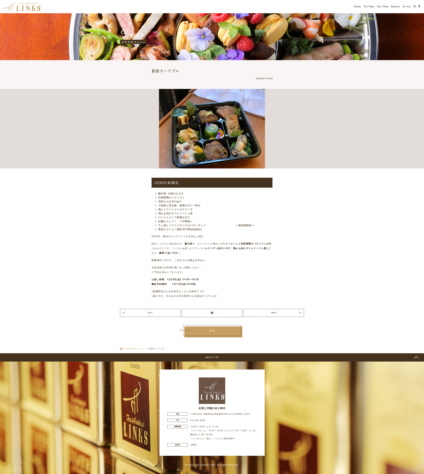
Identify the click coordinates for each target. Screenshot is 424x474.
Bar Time (382, 6)
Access (406, 6)
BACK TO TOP (212, 357)
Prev (150, 313)
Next (273, 313)
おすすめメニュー (135, 348)
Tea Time (369, 6)
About (357, 6)
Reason (395, 6)
